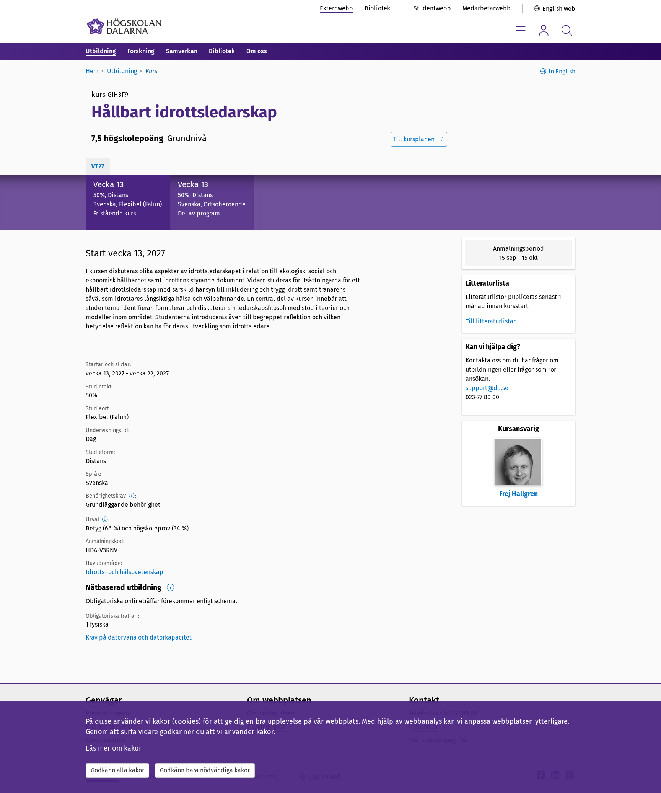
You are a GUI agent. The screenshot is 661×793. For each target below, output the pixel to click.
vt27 (97, 166)
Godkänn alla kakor (117, 770)
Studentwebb (432, 8)
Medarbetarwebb (486, 8)
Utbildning (101, 51)
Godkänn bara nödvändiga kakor (205, 770)
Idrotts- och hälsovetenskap (124, 572)
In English (562, 71)
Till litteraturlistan (491, 321)
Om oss (256, 51)
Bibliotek (377, 8)
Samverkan (181, 51)
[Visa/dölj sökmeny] (566, 30)
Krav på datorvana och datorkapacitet (139, 637)
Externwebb (336, 8)
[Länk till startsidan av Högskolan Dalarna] (124, 26)
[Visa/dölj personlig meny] (543, 30)
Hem (92, 71)
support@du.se (487, 388)
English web (558, 8)
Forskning (141, 51)
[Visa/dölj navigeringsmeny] (520, 30)
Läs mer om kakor (114, 748)
